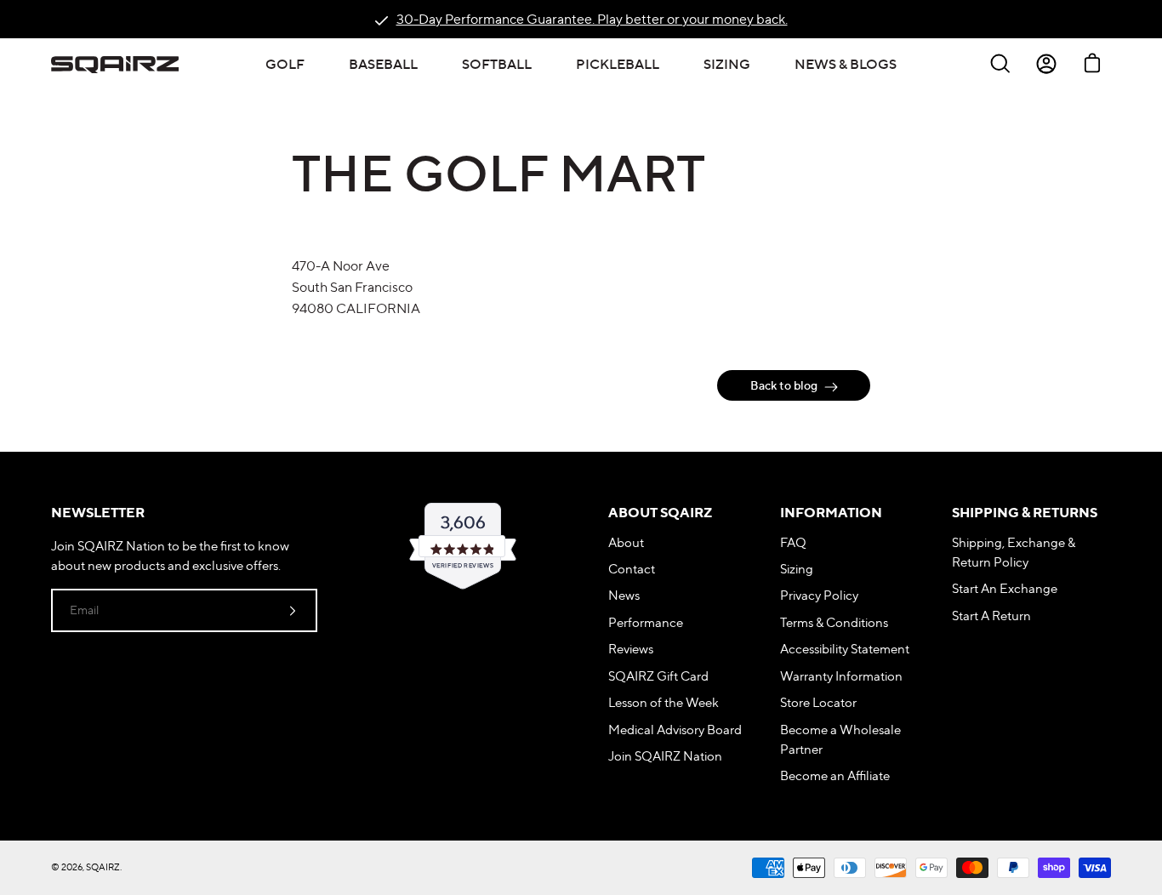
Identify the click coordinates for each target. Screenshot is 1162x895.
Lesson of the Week (663, 702)
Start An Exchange (1004, 588)
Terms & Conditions (834, 622)
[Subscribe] (293, 610)
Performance (645, 622)
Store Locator (818, 702)
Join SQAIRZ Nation (665, 756)
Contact (631, 569)
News (624, 595)
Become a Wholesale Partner (840, 739)
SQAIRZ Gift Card (658, 676)
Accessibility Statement (844, 649)
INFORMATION (831, 512)
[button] (285, 63)
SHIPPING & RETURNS (1024, 512)
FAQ (793, 542)
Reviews (630, 649)
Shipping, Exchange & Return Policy (1013, 552)
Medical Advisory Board (675, 729)
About (626, 542)
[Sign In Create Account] (1046, 64)
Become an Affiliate (835, 775)
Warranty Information (841, 676)
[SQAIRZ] (115, 63)
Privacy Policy (819, 595)
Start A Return (991, 615)
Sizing (796, 569)
